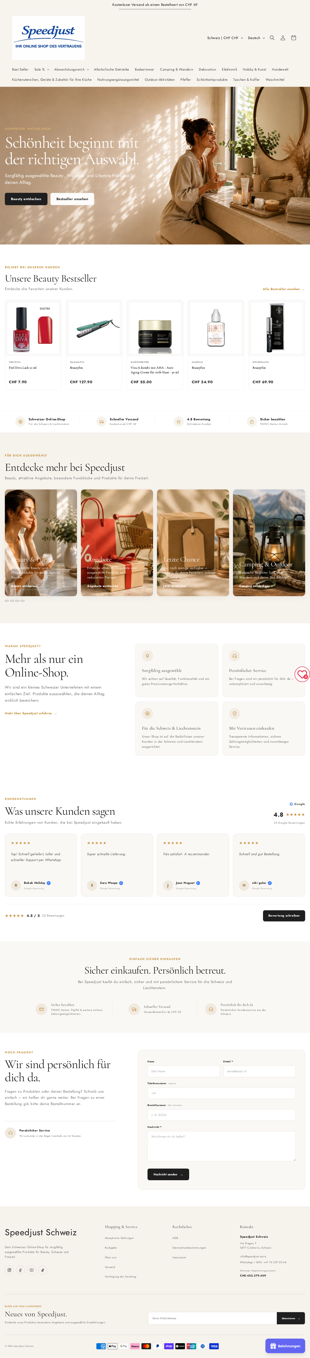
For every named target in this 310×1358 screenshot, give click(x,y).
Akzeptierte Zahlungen (119, 1238)
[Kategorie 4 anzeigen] (22, 601)
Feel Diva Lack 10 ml (23, 368)
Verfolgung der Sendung (120, 1276)
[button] (41, 69)
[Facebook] (20, 1270)
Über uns (110, 1257)
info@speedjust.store (253, 1256)
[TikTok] (42, 1270)
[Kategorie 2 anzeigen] (12, 601)
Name (151, 1061)
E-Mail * (228, 1061)
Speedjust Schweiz (41, 1232)
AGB (175, 1238)
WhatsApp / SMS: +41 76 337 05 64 (263, 1262)
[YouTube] (31, 1270)
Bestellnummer (164, 1105)
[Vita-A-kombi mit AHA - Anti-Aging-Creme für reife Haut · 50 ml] (155, 328)
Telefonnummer (161, 1083)
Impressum (179, 1257)
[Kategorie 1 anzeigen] (7, 601)
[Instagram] (9, 1270)
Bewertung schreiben (284, 915)
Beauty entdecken (26, 198)
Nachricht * (154, 1127)
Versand (110, 1267)
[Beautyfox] (94, 328)
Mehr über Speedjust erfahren (31, 713)
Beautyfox (76, 368)
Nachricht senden (168, 1174)
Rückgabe (111, 1248)
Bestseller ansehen (72, 198)
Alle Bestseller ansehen (284, 289)
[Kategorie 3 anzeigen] (17, 601)
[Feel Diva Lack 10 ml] (33, 328)
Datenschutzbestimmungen (189, 1248)
